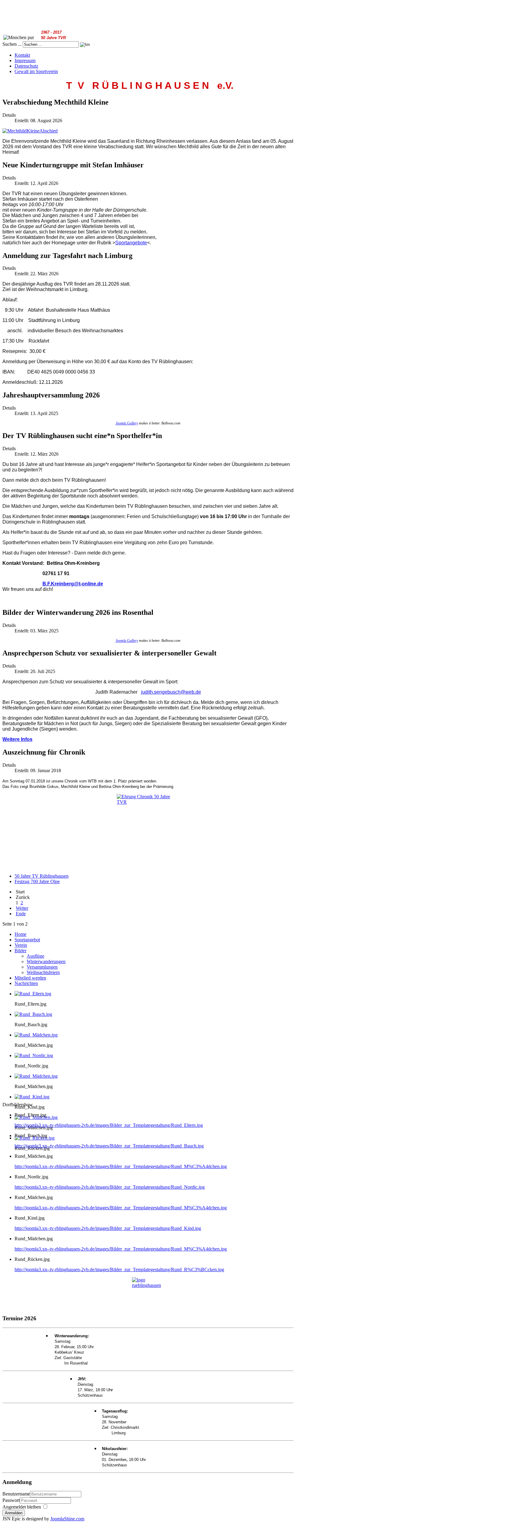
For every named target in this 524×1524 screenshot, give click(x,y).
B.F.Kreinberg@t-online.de (72, 583)
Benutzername (16, 1493)
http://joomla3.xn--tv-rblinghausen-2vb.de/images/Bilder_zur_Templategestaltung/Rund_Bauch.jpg (109, 1145)
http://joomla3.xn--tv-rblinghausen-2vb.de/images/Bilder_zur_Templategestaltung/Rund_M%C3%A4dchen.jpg (121, 1166)
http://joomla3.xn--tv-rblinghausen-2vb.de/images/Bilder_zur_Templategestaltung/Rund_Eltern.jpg (109, 1125)
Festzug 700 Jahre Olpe (37, 881)
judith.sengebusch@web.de (171, 692)
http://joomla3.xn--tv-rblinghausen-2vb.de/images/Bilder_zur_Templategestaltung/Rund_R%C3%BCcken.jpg (119, 1269)
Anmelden (13, 1513)
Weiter (22, 908)
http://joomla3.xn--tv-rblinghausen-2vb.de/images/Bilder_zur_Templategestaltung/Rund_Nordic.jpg (110, 1187)
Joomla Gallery (127, 423)
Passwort (11, 1500)
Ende (21, 913)
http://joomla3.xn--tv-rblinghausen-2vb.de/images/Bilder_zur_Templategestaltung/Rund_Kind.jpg (108, 1228)
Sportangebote (131, 242)
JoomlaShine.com (67, 1518)
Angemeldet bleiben (21, 1506)
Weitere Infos (17, 739)
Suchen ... (12, 44)
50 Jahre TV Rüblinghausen (42, 876)
